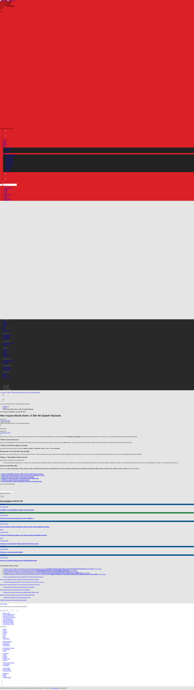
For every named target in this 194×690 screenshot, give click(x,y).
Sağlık (5, 190)
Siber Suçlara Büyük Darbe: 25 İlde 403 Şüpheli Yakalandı (26, 392)
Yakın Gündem (6, 368)
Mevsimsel (6, 200)
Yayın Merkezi (6, 361)
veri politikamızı (55, 688)
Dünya (4, 141)
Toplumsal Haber (7, 369)
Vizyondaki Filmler (10, 155)
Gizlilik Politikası (7, 377)
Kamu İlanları (9, 148)
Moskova (6, 196)
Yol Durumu (9, 159)
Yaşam (7, 152)
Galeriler (5, 386)
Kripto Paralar (9, 166)
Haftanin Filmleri (10, 156)
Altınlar (8, 170)
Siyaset (4, 142)
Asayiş (7, 149)
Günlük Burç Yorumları (8, 342)
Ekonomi (5, 144)
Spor (4, 145)
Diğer (4, 146)
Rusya (5, 192)
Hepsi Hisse (6, 363)
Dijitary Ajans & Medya (9, 360)
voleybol (6, 189)
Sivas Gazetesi (6, 367)
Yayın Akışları (9, 160)
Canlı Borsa (9, 163)
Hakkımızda (6, 373)
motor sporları (7, 194)
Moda (5, 197)
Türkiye (5, 140)
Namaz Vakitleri (9, 614)
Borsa (6, 613)
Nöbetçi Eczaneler (10, 161)
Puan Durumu (9, 164)
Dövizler (8, 167)
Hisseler (8, 168)
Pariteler (8, 171)
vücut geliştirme (8, 187)
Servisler (5, 153)
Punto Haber (6, 406)
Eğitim (7, 151)
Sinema (5, 345)
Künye (4, 376)
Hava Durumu (9, 157)
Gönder (2, 496)
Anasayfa (3, 392)
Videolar (5, 388)
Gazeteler (8, 616)
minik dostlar (7, 198)
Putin (5, 193)
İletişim (5, 375)
